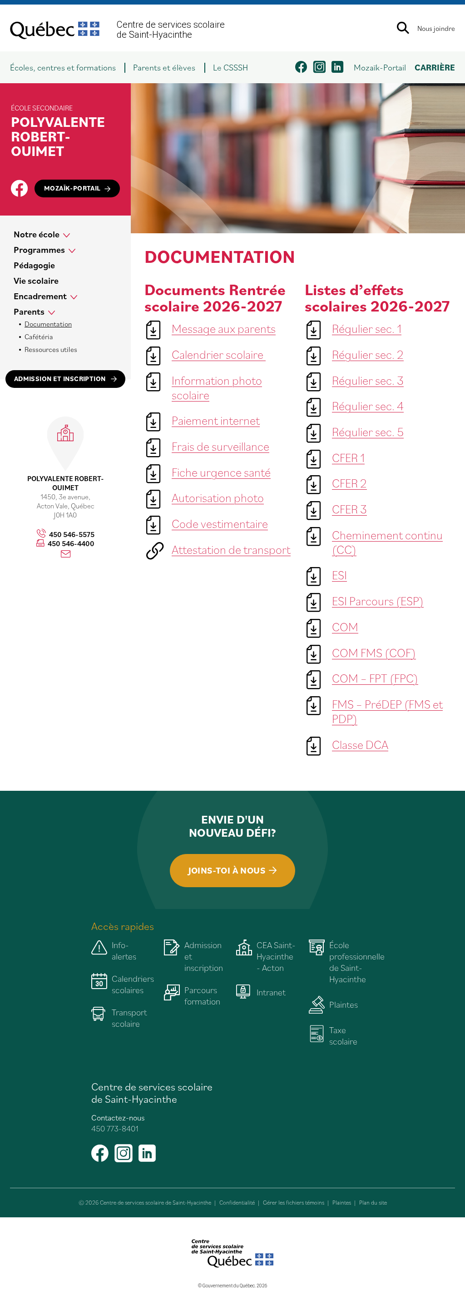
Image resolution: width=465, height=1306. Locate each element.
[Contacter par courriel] (65, 554)
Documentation (48, 323)
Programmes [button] (39, 250)
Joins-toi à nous (226, 870)
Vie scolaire (36, 280)
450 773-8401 (115, 1128)
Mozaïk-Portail (380, 67)
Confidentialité (237, 1202)
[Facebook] (19, 188)
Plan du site (373, 1202)
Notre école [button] (36, 234)
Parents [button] (29, 311)
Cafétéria (39, 336)
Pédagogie (34, 265)
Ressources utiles (51, 349)
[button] (67, 67)
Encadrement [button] (40, 296)
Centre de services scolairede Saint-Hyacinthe (171, 29)
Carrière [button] (435, 67)
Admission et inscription (60, 378)
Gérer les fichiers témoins (293, 1202)
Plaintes (341, 1202)
